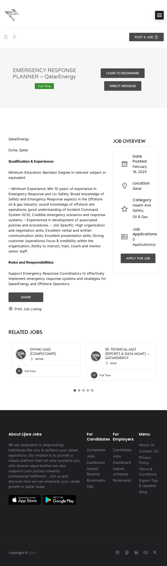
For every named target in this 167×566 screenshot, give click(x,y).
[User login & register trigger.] (14, 37)
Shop (143, 492)
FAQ (90, 486)
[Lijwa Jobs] (12, 15)
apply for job (138, 258)
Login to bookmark (122, 73)
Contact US (148, 451)
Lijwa (32, 553)
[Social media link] (117, 552)
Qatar (137, 188)
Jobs (91, 456)
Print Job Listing (28, 309)
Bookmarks (96, 480)
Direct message (123, 86)
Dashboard (96, 462)
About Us (146, 445)
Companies (96, 450)
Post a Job (144, 37)
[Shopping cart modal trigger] (5, 37)
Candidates (122, 450)
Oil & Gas (140, 217)
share (26, 297)
